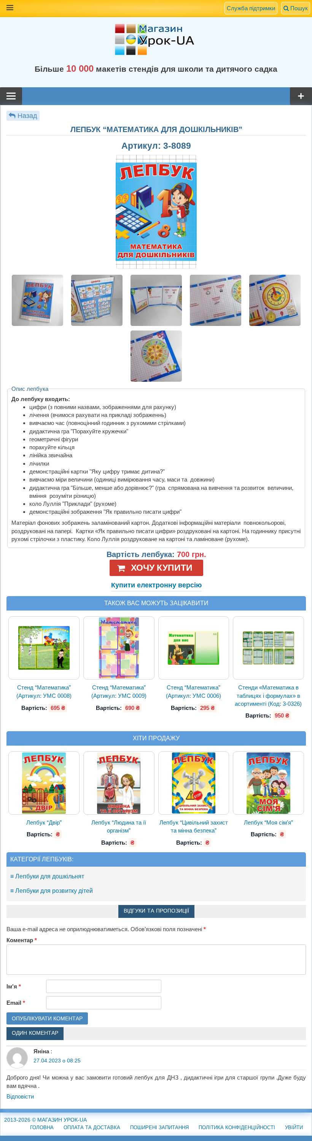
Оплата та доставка (92, 1127)
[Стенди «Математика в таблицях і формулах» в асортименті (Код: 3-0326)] (268, 648)
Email (15, 1002)
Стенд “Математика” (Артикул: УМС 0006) (193, 691)
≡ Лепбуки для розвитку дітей (51, 891)
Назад (27, 116)
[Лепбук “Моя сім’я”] (268, 783)
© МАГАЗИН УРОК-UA (45, 1120)
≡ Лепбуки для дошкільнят (47, 876)
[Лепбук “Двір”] (44, 783)
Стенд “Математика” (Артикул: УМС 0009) (118, 691)
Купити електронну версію (156, 585)
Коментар (21, 940)
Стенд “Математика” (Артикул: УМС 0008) (44, 691)
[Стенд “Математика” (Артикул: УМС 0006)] (193, 648)
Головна (42, 1127)
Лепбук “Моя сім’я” (268, 822)
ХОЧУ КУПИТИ (162, 568)
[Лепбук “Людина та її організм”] (119, 783)
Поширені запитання (159, 1127)
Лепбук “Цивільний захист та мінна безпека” (193, 826)
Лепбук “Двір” (44, 822)
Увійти (294, 1127)
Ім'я (13, 986)
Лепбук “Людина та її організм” (118, 826)
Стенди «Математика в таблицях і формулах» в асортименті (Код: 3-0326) (268, 695)
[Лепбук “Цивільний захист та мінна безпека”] (193, 783)
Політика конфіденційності (237, 1127)
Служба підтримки (251, 8)
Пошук (298, 8)
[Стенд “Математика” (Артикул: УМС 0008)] (44, 648)
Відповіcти (20, 1096)
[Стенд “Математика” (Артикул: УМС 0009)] (119, 648)
